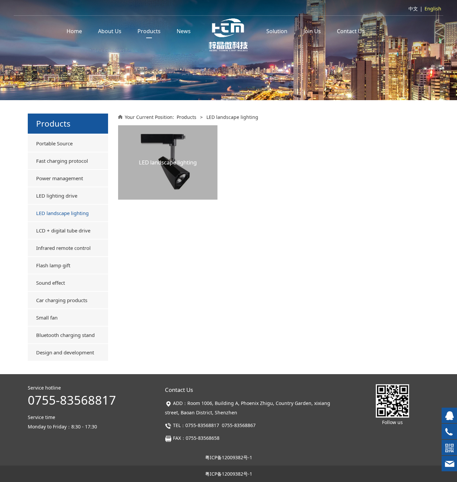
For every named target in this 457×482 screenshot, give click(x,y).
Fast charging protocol (62, 160)
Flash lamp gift (53, 265)
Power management (59, 178)
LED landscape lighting (62, 213)
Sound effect (50, 282)
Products (149, 31)
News (184, 31)
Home (74, 31)
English (433, 8)
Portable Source (54, 143)
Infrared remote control (63, 248)
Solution (276, 31)
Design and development (65, 352)
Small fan (47, 317)
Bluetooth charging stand (65, 335)
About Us (109, 31)
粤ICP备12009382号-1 (228, 457)
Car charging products (61, 300)
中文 (413, 8)
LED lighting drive (56, 195)
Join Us (312, 31)
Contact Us (351, 31)
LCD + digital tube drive (63, 230)
